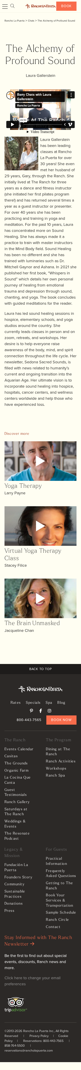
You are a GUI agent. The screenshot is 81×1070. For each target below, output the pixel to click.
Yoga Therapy (23, 486)
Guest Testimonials (15, 792)
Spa (49, 703)
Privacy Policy (39, 1035)
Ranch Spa (55, 775)
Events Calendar (19, 749)
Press (9, 911)
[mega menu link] (4, 6)
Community (14, 884)
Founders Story (18, 877)
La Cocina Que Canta (17, 780)
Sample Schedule (61, 913)
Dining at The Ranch (58, 752)
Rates (16, 703)
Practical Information (56, 861)
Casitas (11, 756)
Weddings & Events (15, 824)
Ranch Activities (61, 761)
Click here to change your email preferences (32, 981)
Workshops (56, 768)
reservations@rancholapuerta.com (28, 1050)
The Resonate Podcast (17, 836)
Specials (33, 703)
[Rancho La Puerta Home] (40, 6)
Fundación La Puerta (16, 867)
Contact (53, 927)
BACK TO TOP (40, 668)
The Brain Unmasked (32, 624)
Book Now (61, 719)
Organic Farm (16, 771)
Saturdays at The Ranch (15, 812)
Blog (61, 703)
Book (66, 6)
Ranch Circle (57, 920)
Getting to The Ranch (59, 885)
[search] (12, 6)
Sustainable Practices (14, 894)
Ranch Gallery (17, 802)
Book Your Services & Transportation (59, 900)
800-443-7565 (29, 719)
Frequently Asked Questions (61, 873)
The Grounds (16, 763)
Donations (13, 904)
